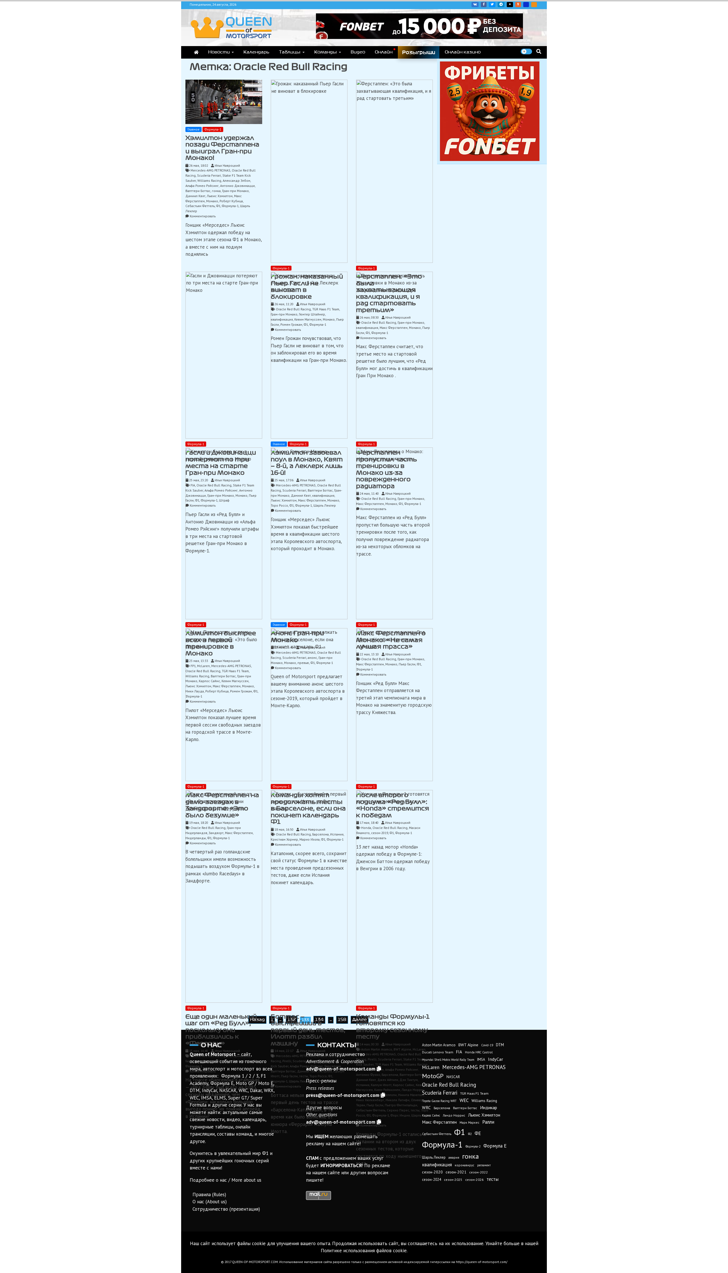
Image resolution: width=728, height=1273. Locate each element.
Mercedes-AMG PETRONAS (210, 170)
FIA (459, 1052)
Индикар (488, 1107)
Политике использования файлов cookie (364, 1250)
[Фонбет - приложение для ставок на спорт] (419, 37)
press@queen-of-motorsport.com (342, 1095)
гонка (216, 191)
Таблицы (290, 52)
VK (475, 4)
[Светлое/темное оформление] (526, 51)
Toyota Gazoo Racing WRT (439, 1101)
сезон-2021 (456, 1172)
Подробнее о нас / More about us (225, 1180)
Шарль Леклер (434, 1157)
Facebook (484, 4)
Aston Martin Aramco (439, 1045)
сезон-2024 (431, 1179)
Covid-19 (487, 1045)
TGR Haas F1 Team (474, 1093)
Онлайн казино (463, 52)
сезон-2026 (474, 1179)
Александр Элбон (236, 180)
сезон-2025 (453, 1179)
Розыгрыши (418, 52)
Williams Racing (209, 180)
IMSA (481, 1059)
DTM (500, 1044)
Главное (193, 129)
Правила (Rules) (209, 1194)
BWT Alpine (468, 1044)
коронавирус (464, 1165)
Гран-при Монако (235, 191)
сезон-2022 (478, 1172)
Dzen (510, 4)
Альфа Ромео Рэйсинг (202, 185)
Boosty (518, 4)
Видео (358, 52)
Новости (219, 52)
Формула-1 (212, 129)
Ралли (488, 1122)
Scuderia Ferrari (209, 175)
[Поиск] (538, 51)
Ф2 (470, 1134)
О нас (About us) (210, 1201)
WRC (426, 1107)
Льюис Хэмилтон (220, 196)
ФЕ (478, 1133)
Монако (212, 201)
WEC (464, 1100)
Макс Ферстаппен (439, 1122)
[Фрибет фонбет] (489, 159)
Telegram (501, 4)
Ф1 (218, 206)
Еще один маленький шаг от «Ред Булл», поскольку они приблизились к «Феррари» (221, 1030)
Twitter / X (492, 4)
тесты (493, 1179)
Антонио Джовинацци (237, 185)
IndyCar (495, 1059)
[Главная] (196, 52)
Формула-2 (473, 1146)
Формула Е (494, 1146)
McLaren (430, 1067)
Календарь (256, 52)
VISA (526, 4)
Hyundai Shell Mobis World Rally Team (448, 1060)
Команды (325, 52)
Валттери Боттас (197, 191)
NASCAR (453, 1076)
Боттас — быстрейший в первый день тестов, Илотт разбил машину (308, 1030)
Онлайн (383, 52)
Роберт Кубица (231, 201)
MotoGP (433, 1076)
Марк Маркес (469, 1122)
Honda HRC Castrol (479, 1052)
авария (453, 1157)
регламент (484, 1165)
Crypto (534, 4)
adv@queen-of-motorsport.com (340, 1069)
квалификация (437, 1164)
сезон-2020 (432, 1172)
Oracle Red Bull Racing (449, 1084)
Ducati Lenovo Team (437, 1052)
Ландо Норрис (454, 1115)
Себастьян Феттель (200, 206)
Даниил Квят (195, 196)
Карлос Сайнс (431, 1115)
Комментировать (203, 216)
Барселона (442, 1108)
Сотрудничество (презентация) (226, 1209)
